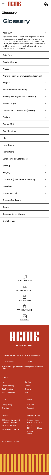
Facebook (30, 408)
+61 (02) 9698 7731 (9, 426)
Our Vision (28, 382)
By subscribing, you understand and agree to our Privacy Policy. (22, 368)
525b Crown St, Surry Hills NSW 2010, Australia (11, 421)
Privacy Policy (7, 405)
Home (4, 382)
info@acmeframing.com (11, 429)
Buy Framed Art (7, 389)
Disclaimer (6, 408)
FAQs (26, 392)
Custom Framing (8, 386)
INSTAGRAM (24, 320)
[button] (3, 3)
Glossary (28, 389)
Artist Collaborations (9, 392)
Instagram (30, 405)
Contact (27, 386)
